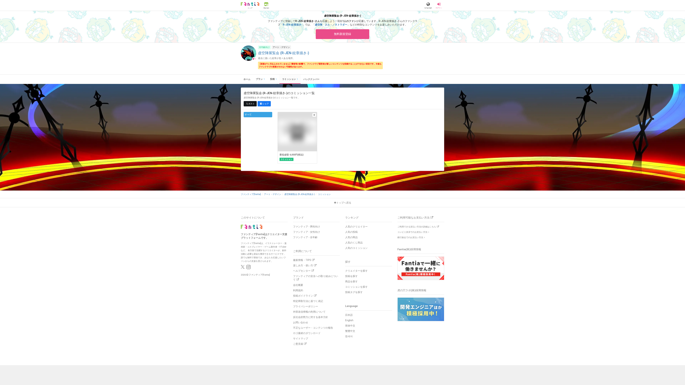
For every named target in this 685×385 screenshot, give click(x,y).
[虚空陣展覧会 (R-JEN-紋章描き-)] (248, 59)
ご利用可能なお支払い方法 (413, 217)
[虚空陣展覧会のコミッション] (297, 137)
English (349, 320)
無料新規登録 (342, 34)
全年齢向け (264, 47)
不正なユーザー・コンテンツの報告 (313, 327)
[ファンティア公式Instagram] (248, 267)
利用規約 (298, 290)
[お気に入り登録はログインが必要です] (314, 115)
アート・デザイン (281, 47)
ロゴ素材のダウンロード (307, 333)
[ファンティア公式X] (243, 267)
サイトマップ (300, 338)
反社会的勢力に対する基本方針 (310, 317)
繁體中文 (350, 331)
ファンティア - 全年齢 (305, 237)
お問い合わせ (300, 322)
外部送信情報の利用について (309, 311)
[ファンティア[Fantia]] (251, 226)
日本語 (349, 315)
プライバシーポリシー (305, 306)
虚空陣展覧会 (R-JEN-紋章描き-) (283, 53)
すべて (248, 114)
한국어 (349, 336)
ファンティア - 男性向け (306, 226)
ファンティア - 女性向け (306, 231)
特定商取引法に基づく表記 (308, 301)
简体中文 (350, 325)
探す (348, 261)
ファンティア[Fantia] (259, 274)
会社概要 (298, 285)
